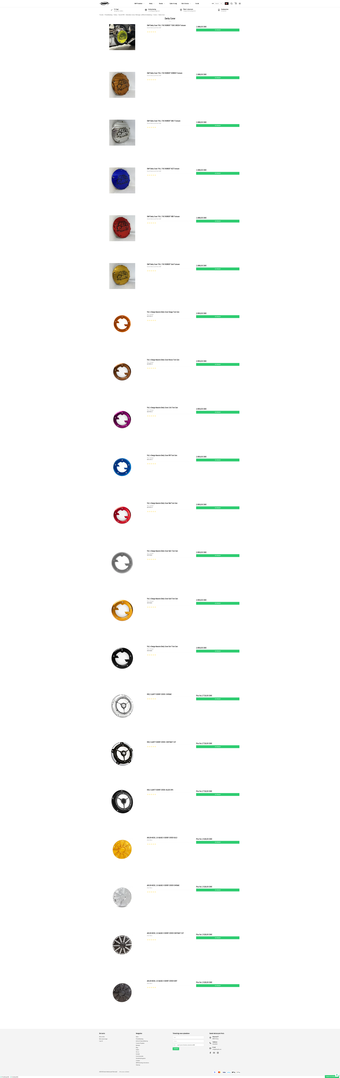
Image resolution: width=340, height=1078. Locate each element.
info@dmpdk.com (216, 1049)
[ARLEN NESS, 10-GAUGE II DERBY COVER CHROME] (122, 907)
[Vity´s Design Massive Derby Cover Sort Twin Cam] (122, 668)
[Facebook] (210, 1053)
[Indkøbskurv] (236, 3)
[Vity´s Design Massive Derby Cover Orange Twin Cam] (122, 334)
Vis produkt (218, 30)
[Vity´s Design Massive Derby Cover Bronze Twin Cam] (122, 382)
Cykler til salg (173, 3)
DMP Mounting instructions (142, 1062)
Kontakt (138, 1054)
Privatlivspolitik (5, 1077)
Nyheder (138, 1045)
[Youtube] (214, 1053)
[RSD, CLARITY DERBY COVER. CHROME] (122, 716)
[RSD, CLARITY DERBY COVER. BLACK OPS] (122, 812)
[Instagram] (218, 1053)
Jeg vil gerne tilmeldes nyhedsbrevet (185, 1045)
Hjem (137, 1036)
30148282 (214, 1044)
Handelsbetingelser (141, 1058)
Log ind (101, 1041)
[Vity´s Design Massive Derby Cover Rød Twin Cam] (122, 525)
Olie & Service (185, 3)
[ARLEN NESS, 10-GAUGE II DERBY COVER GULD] (122, 859)
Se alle (197, 3)
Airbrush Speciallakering (142, 1041)
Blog (137, 1047)
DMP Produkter (138, 3)
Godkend (176, 1048)
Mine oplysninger (103, 1039)
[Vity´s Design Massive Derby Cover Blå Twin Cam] (122, 477)
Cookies (138, 1060)
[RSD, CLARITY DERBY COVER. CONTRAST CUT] (122, 764)
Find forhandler (139, 1056)
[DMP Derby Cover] (122, 47)
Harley (150, 3)
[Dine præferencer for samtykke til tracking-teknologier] (337, 1075)
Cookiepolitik (15, 1077)
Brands (161, 3)
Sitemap (138, 1065)
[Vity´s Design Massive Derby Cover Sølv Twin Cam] (122, 573)
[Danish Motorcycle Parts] (104, 3)
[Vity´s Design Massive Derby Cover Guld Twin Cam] (122, 620)
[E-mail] (188, 1041)
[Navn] (188, 1037)
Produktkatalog (139, 1039)
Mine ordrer (102, 1036)
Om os (137, 1052)
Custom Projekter (140, 1043)
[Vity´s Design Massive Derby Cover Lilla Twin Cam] (122, 429)
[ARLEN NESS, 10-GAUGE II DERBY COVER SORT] (122, 1003)
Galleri (137, 1049)
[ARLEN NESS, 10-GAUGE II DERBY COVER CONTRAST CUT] (122, 955)
